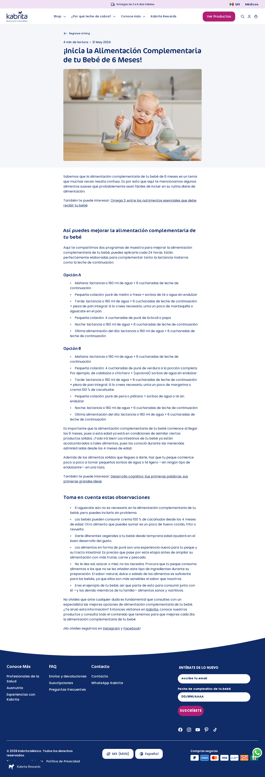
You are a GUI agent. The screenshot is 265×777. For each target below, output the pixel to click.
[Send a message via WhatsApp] (257, 752)
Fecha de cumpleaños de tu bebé (204, 689)
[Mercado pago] (234, 758)
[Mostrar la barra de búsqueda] (242, 16)
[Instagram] (189, 730)
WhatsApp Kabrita (107, 683)
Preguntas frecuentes (67, 689)
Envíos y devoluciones (68, 676)
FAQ (53, 666)
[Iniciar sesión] (249, 16)
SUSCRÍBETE (191, 711)
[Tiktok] (215, 730)
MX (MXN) (120, 753)
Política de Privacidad (63, 761)
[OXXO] (244, 758)
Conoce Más (19, 666)
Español (152, 753)
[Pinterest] (206, 730)
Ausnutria (15, 688)
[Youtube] (198, 730)
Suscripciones (61, 683)
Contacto (100, 666)
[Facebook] (180, 730)
